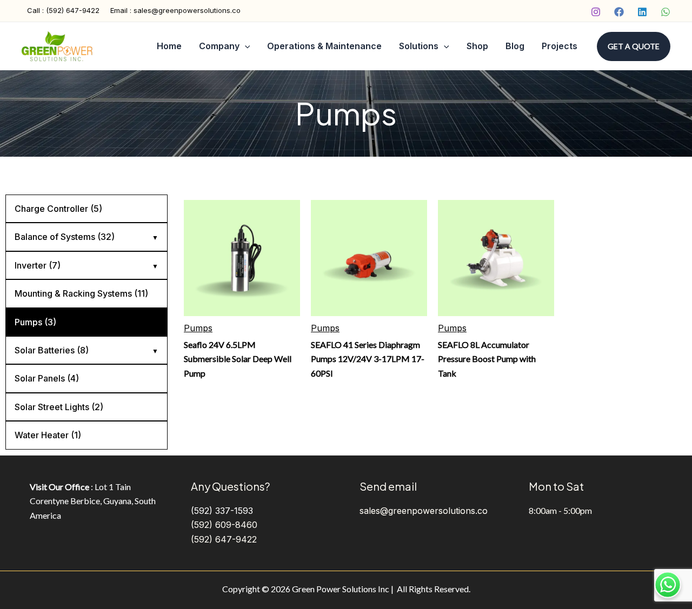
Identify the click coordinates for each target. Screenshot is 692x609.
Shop (477, 46)
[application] (244, 46)
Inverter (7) (38, 265)
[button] (633, 46)
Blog (514, 46)
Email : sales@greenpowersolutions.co (175, 10)
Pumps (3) (35, 322)
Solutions (418, 46)
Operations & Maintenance (324, 46)
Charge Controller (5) (58, 208)
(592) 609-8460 (224, 524)
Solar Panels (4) (47, 378)
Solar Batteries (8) (52, 350)
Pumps (198, 328)
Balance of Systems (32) (65, 236)
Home (169, 46)
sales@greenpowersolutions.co (424, 510)
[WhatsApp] (665, 12)
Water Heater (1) (48, 435)
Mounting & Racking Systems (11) (81, 293)
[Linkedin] (642, 12)
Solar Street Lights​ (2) (59, 406)
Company (219, 46)
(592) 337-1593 (222, 510)
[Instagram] (596, 12)
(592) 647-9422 (224, 539)
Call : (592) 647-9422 (63, 10)
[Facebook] (619, 12)
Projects (559, 46)
